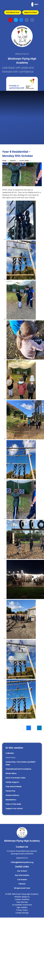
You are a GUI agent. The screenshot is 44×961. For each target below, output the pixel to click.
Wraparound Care (22, 888)
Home (4, 161)
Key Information (22, 875)
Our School (22, 871)
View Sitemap (22, 902)
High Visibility (22, 907)
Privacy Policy (22, 910)
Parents (13, 161)
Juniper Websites (22, 899)
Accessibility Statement (22, 905)
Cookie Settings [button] (22, 913)
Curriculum (22, 879)
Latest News (24, 161)
